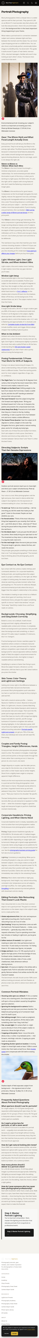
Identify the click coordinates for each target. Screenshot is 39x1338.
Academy (4, 1280)
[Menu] (36, 3)
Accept (14, 1333)
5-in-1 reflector (22, 291)
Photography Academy (8, 1300)
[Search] (28, 3)
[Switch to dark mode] (32, 3)
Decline (6, 1333)
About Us (4, 1321)
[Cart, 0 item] (24, 3)
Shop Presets (5, 1283)
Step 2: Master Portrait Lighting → (18, 1232)
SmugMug (5, 888)
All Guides (4, 1313)
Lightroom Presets (7, 1297)
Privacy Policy (5, 1324)
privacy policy (31, 1329)
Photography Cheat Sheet (9, 1286)
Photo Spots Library (7, 1310)
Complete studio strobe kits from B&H (21, 324)
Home (3, 1277)
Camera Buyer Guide (7, 1289)
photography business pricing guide (22, 850)
